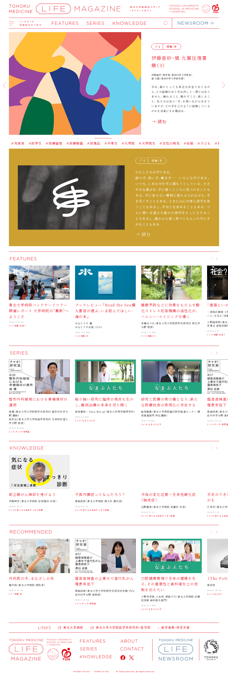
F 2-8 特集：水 (81, 336)
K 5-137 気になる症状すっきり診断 (158, 515)
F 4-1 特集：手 (15, 594)
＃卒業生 (89, 143)
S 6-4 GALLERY (214, 594)
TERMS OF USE (101, 672)
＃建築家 (209, 143)
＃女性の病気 (147, 143)
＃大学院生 (125, 143)
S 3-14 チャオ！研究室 (85, 603)
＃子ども (182, 143)
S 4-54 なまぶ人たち (151, 609)
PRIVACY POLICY (81, 672)
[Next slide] (223, 85)
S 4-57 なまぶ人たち (85, 420)
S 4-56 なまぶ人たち (151, 424)
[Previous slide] (4, 85)
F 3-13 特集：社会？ (216, 334)
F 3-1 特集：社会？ (17, 325)
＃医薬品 (71, 143)
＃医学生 (13, 143)
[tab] (29, 136)
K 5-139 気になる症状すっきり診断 (26, 510)
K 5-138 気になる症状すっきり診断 (92, 510)
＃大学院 (106, 143)
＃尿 (195, 143)
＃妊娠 (166, 143)
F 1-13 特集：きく (149, 336)
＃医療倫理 (32, 143)
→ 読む (159, 121)
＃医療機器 (52, 143)
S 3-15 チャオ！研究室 (19, 431)
